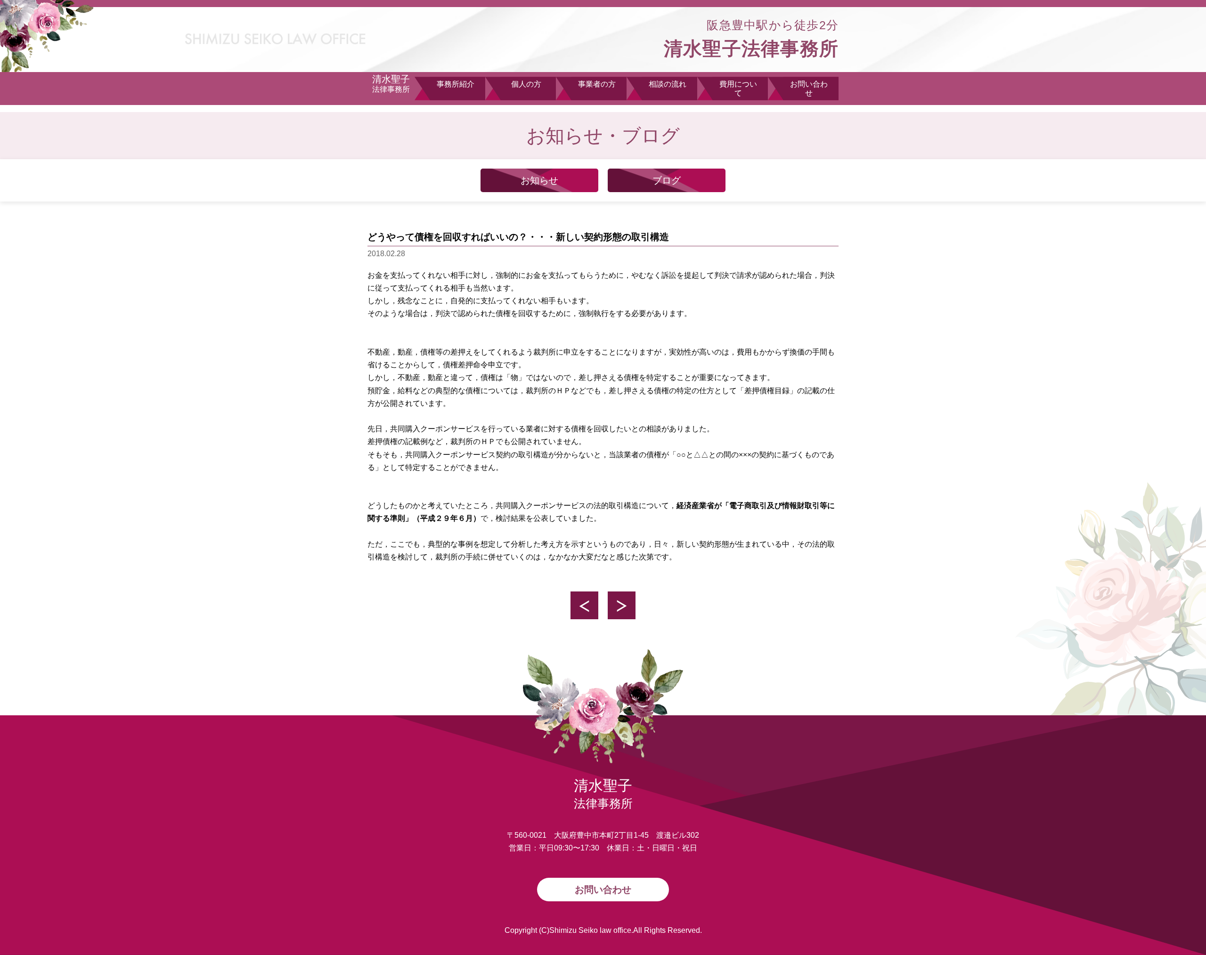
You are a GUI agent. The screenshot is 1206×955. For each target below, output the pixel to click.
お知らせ (539, 180)
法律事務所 (391, 83)
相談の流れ (667, 84)
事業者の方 (597, 84)
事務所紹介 (455, 84)
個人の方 (526, 84)
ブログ (666, 180)
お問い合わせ (809, 88)
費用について (738, 88)
